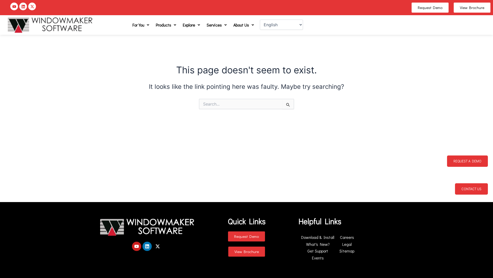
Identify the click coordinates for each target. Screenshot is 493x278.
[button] (141, 25)
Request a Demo (467, 161)
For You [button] (138, 25)
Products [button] (163, 25)
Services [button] (214, 25)
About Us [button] (241, 25)
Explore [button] (189, 25)
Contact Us (471, 188)
